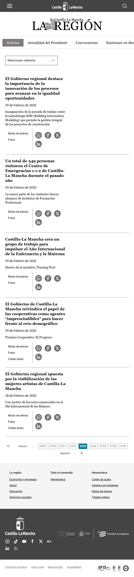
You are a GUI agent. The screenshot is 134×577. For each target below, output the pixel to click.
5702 (73, 446)
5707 (123, 446)
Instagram (7, 541)
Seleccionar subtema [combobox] (21, 60)
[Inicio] (32, 526)
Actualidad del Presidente (47, 43)
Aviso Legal (37, 567)
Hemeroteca (58, 479)
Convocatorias (87, 43)
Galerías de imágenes (105, 485)
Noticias (13, 43)
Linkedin (7, 548)
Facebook (32, 541)
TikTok (16, 541)
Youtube (24, 541)
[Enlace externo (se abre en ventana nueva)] (113, 568)
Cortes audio (16, 359)
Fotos (11, 139)
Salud (13, 485)
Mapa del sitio (55, 567)
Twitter (41, 541)
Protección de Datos (16, 567)
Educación (15, 491)
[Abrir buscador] (124, 6)
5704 (93, 446)
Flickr (49, 541)
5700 (52, 446)
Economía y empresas (23, 479)
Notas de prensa (18, 133)
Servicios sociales (20, 497)
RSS (16, 548)
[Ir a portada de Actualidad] (67, 25)
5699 (42, 446)
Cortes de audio (101, 479)
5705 (103, 446)
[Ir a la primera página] (11, 446)
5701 (62, 446)
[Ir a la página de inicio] (67, 5)
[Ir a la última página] (78, 453)
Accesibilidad (74, 567)
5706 (113, 446)
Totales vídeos (101, 497)
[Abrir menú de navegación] (9, 6)
